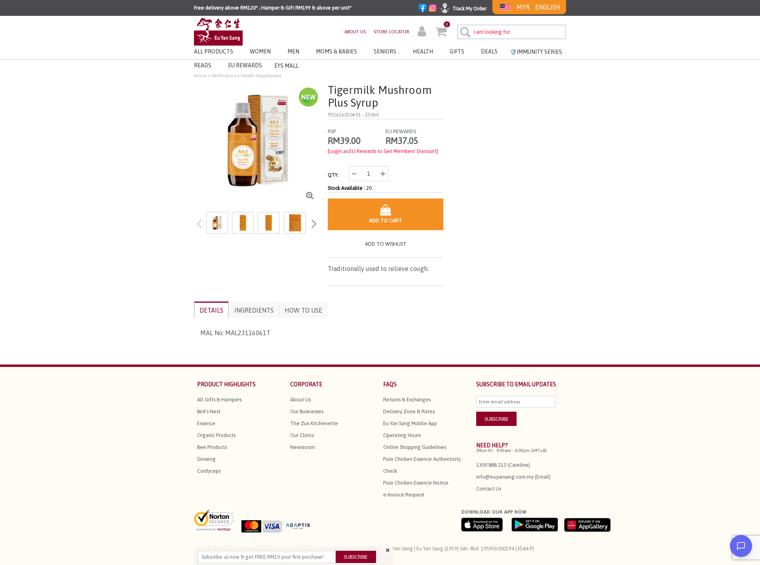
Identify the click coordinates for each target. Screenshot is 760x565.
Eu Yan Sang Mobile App (410, 423)
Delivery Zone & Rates (409, 411)
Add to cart (385, 220)
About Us (300, 400)
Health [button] (423, 51)
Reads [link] (202, 65)
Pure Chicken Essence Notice (415, 483)
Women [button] (260, 51)
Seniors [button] (385, 51)
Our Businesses (306, 411)
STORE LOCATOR (391, 31)
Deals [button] (489, 51)
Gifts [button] (457, 51)
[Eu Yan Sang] (218, 31)
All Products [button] (213, 51)
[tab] (211, 310)
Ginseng (206, 459)
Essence (206, 423)
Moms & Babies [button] (336, 51)
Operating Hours (402, 435)
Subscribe (356, 557)
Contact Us (488, 489)
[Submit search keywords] (464, 31)
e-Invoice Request (403, 495)
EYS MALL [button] (286, 66)
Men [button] (293, 51)
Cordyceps (208, 471)
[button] (422, 32)
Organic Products (216, 435)
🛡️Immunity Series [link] (536, 52)
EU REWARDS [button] (245, 65)
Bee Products (212, 447)
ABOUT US (355, 31)
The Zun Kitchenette (314, 423)
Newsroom (302, 447)
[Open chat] (741, 546)
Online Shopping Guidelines (414, 447)
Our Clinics (302, 435)
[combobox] (511, 32)
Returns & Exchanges (407, 400)
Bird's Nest (208, 411)
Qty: (333, 175)
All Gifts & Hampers (219, 400)
